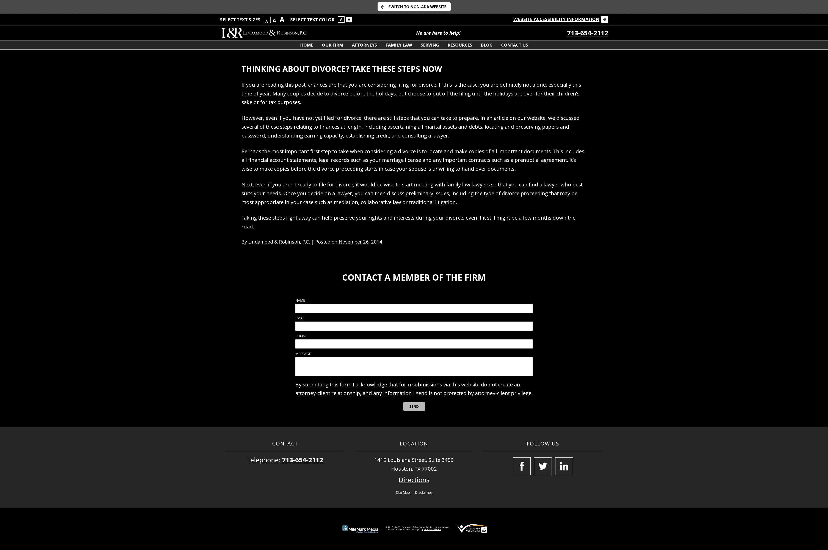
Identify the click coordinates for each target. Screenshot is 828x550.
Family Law (399, 45)
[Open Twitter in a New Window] (543, 466)
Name (300, 300)
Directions (414, 479)
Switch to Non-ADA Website (417, 6)
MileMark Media (432, 529)
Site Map (403, 492)
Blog (486, 45)
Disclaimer (423, 492)
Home (306, 45)
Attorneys (364, 45)
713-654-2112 (587, 32)
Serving (430, 45)
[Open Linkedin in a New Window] (564, 466)
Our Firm (332, 45)
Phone (301, 336)
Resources (460, 45)
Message (303, 354)
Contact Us (514, 45)
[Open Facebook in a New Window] (522, 466)
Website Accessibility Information (556, 19)
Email (300, 318)
